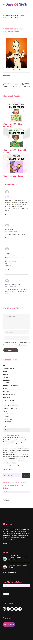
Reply (8, 214)
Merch (5, 389)
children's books (15, 444)
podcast (23, 458)
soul (4, 463)
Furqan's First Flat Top (23, 448)
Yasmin (7, 253)
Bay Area (5, 440)
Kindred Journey (9, 419)
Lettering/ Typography (10, 386)
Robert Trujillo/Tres (12, 285)
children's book (6, 444)
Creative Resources (10, 403)
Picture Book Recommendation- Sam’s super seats (17, 558)
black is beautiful (7, 442)
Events (5, 374)
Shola (7, 196)
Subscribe (6, 500)
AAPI (16, 435)
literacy (15, 456)
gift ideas (5, 450)
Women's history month (8, 469)
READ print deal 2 (9, 572)
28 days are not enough (8, 435)
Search (26, 476)
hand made (18, 450)
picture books (18, 458)
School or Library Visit (10, 408)
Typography (21, 465)
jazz (4, 456)
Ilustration (6, 380)
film (11, 448)
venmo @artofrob (9, 624)
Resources (6, 398)
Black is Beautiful (10, 414)
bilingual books (11, 440)
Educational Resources (11, 405)
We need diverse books (8, 467)
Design (5, 371)
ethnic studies (6, 448)
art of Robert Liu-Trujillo (10, 437)
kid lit (7, 456)
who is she (16, 467)
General (6, 377)
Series (5, 411)
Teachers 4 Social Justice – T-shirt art (19, 566)
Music (27, 456)
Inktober (7, 416)
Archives (5, 427)
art (18, 435)
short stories (19, 461)
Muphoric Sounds (21, 456)
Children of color (18, 446)
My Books (6, 392)
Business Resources (11, 400)
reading (5, 461)
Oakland (12, 459)
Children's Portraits (8, 446)
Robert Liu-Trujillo (12, 461)
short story (25, 461)
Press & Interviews (9, 395)
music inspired (6, 458)
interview (25, 454)
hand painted (25, 450)
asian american (21, 437)
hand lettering (11, 450)
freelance (15, 448)
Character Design (9, 368)
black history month (21, 440)
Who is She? (8, 422)
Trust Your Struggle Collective (10, 465)
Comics (7, 383)
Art (4, 365)
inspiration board (7, 454)
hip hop (5, 452)
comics (25, 446)
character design (18, 442)
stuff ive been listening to (11, 463)
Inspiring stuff (18, 454)
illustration (12, 452)
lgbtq (10, 456)
